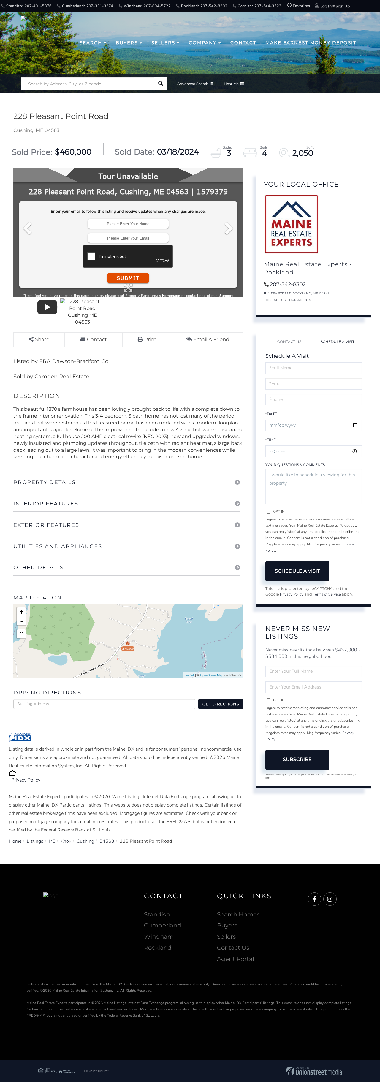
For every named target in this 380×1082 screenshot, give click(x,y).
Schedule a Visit (337, 341)
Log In (326, 6)
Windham (159, 936)
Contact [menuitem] (243, 42)
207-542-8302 (288, 284)
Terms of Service (327, 594)
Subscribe (297, 759)
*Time (270, 439)
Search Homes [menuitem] (238, 914)
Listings (35, 841)
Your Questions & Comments (295, 464)
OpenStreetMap (211, 675)
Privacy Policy (25, 780)
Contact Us (275, 300)
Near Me (231, 83)
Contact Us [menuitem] (233, 947)
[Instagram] (330, 899)
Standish (157, 914)
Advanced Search (192, 83)
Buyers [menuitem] (127, 42)
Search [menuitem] (91, 42)
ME (52, 841)
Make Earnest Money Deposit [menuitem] (311, 42)
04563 (106, 841)
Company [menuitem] (203, 42)
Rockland (158, 947)
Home (15, 841)
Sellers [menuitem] (163, 42)
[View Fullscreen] (21, 633)
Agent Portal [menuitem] (235, 959)
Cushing (85, 841)
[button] (160, 83)
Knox (66, 841)
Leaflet (189, 675)
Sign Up (343, 6)
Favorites (301, 6)
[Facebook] (314, 899)
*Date (271, 414)
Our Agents (300, 300)
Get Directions (220, 704)
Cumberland (162, 925)
